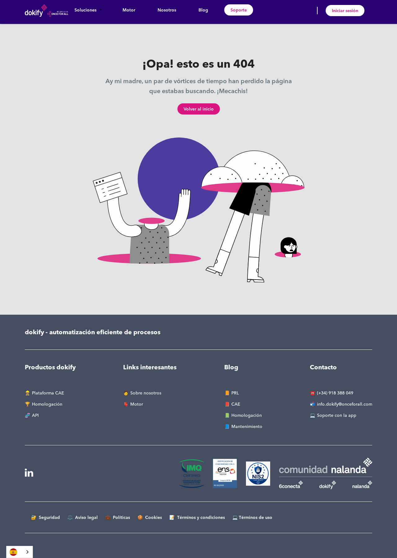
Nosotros (167, 10)
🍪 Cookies (149, 517)
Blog (203, 10)
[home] (46, 10)
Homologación (47, 404)
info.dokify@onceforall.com (344, 404)
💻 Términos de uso (252, 517)
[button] (87, 10)
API (35, 415)
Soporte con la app (336, 415)
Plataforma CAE (48, 393)
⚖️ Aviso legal (82, 517)
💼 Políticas (117, 517)
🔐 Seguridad (45, 517)
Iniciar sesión (345, 10)
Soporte (238, 10)
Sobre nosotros (145, 393)
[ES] (20, 552)
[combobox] (19, 552)
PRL (235, 393)
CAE (235, 404)
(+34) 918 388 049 (335, 393)
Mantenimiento (246, 426)
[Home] (196, 473)
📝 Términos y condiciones (197, 517)
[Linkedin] (29, 473)
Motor (129, 10)
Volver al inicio (199, 109)
